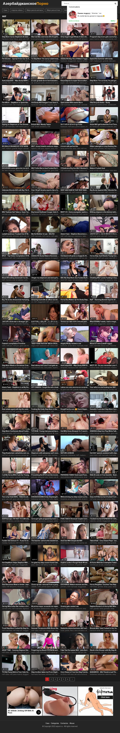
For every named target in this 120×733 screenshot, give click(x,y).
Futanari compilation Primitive (13, 343)
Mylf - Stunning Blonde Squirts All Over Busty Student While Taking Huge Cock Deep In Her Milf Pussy (104, 300)
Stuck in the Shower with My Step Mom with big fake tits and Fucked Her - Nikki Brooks (104, 650)
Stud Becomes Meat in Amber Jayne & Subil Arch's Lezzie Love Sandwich (16, 584)
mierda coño (16, 214)
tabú (84, 236)
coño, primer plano (44, 587)
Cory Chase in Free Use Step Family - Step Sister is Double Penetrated (75, 672)
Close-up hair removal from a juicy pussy (45, 584)
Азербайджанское (9, 3)
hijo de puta (78, 411)
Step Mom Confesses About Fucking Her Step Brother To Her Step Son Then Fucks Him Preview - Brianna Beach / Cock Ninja (16, 431)
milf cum (101, 258)
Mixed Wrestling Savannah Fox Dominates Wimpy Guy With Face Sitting (16, 278)
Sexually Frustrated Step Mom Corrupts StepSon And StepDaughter (104, 409)
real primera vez (37, 368)
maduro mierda (84, 170)
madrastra (26, 389)
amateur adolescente (42, 609)
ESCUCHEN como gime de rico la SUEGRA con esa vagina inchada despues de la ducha (16, 168)
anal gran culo (43, 477)
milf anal (93, 236)
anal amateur (104, 170)
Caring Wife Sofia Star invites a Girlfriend (16, 606)
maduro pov (98, 61)
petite (67, 630)
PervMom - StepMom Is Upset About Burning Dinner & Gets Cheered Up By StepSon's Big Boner (16, 102)
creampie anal (109, 565)
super (63, 83)
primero (63, 587)
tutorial (49, 433)
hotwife (58, 148)
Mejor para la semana (35, 10)
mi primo (64, 499)
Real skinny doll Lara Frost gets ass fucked (45, 365)
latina (38, 565)
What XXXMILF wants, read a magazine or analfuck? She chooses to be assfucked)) (104, 322)
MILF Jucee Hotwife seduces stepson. (45, 146)
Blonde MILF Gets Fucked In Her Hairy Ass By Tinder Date (104, 628)
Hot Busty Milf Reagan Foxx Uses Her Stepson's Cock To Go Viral (45, 102)
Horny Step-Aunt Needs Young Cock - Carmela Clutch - (104, 256)
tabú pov (112, 61)
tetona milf (29, 83)
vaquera (50, 105)
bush (110, 652)
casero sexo (110, 324)
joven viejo (55, 389)
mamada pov (27, 433)
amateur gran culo (22, 302)
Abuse (72, 723)
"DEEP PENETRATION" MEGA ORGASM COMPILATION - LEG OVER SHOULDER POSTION (45, 343)
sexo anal (113, 170)
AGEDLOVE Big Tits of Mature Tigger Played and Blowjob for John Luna (75, 59)
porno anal (64, 39)
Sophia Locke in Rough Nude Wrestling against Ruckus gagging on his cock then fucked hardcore (75, 562)
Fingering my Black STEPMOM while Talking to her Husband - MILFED (45, 650)
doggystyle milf (43, 302)
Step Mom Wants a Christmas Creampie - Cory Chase (16, 365)
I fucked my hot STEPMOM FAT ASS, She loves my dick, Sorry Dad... (104, 519)
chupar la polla (75, 499)
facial (51, 477)
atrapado (64, 368)
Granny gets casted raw (70, 606)
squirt (117, 565)
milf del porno (83, 39)
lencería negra (78, 280)
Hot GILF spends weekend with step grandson (104, 453)
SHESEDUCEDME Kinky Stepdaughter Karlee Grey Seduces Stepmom (45, 497)
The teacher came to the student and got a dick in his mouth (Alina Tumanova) (45, 541)
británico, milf (45, 127)
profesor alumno (37, 543)
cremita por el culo (96, 565)
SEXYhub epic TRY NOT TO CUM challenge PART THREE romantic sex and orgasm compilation (16, 519)
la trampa (41, 389)
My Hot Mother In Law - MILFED (42, 234)
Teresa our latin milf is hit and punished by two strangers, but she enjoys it (75, 322)
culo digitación (58, 477)
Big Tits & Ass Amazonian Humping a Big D (16, 300)
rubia (92, 433)
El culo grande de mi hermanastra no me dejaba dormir (45, 81)
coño (116, 39)
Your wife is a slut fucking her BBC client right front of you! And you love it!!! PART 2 (104, 387)
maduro (8, 148)
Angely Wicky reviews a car (71, 343)
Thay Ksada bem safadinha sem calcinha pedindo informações (16, 453)
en (3, 127)
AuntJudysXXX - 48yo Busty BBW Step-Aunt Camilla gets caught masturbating (75, 365)
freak (50, 565)
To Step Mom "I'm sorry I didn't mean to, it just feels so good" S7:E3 (45, 59)
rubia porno (73, 39)
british (85, 61)
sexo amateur (79, 630)
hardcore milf (74, 83)
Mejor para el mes (53, 10)
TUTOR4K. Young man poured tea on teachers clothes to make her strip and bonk (45, 431)
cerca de (58, 674)
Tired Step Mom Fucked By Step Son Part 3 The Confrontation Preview (16, 628)
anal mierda (65, 543)
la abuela (109, 127)
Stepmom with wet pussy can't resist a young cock (45, 453)
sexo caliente (72, 652)
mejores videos (17, 10)
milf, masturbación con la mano (24, 105)
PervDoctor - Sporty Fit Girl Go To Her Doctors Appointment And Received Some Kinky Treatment (16, 59)
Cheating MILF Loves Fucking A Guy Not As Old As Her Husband (104, 278)
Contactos (64, 723)
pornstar (5, 302)
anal (46, 39)
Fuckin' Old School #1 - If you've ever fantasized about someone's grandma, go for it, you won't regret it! (16, 541)
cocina (92, 214)
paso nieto (94, 455)
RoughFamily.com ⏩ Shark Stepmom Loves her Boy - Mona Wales (75, 409)
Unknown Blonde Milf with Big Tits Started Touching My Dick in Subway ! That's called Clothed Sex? (16, 190)
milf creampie (77, 192)
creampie (51, 324)
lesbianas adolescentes (98, 105)
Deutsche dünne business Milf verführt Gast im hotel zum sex (75, 628)
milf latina (28, 170)
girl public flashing (21, 324)
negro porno (73, 258)
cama (92, 83)
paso (48, 411)
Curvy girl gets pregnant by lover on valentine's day (45, 519)
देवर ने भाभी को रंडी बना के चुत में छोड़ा (71, 124)
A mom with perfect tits (69, 146)
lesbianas (64, 455)
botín (108, 433)
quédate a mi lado (38, 280)
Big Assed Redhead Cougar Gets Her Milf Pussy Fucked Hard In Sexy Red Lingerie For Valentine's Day (45, 212)
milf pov (98, 214)
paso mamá (94, 39)
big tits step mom (28, 368)
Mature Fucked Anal (97, 168)
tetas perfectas (66, 148)
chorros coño (49, 192)
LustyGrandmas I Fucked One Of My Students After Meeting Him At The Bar (16, 234)
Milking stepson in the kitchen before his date (104, 212)
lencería (57, 214)
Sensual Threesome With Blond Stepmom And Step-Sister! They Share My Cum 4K (45, 628)
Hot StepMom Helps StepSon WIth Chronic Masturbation (16, 562)
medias (5, 543)
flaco (72, 630)
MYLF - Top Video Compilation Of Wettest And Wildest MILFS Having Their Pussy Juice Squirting (16, 256)
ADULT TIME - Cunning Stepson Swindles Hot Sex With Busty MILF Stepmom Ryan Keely (16, 650)
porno (63, 609)
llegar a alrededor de (25, 148)
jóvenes (48, 389)
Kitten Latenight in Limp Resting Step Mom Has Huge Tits (104, 146)
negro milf (64, 258)
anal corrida (94, 170)
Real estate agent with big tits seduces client (16, 409)
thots (55, 565)
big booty (82, 389)
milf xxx (81, 258)
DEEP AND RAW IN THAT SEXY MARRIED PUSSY (75, 190)
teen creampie (10, 170)
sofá (68, 411)
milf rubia (93, 280)
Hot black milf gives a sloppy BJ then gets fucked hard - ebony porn (75, 256)
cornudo (84, 105)
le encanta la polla (38, 39)
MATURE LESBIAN (67, 453)
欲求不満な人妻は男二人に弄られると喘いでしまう (45, 322)
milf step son (69, 236)
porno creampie (18, 61)
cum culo (55, 543)
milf (42, 61)
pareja (23, 455)
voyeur (12, 477)
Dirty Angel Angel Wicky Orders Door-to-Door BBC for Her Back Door (75, 37)
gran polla (54, 170)
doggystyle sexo (29, 630)
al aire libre (72, 346)
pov (25, 127)
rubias (15, 389)
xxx (72, 411)
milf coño (58, 192)
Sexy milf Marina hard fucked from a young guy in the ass (104, 497)
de (32, 83)
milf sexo (71, 127)
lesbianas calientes (105, 674)
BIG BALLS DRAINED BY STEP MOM (15, 146)
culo (67, 83)
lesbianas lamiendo (38, 499)
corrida (4, 83)
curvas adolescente (38, 521)
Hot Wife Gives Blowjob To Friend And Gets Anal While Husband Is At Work (75, 431)
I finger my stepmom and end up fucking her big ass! (45, 278)
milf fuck (86, 565)
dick (45, 543)
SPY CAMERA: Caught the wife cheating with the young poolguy (45, 387)
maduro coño (39, 192)
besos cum (105, 346)
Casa (5, 10)
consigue (49, 521)
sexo (52, 148)
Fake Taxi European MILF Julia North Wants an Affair (75, 650)
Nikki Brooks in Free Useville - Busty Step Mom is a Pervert (104, 475)
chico (113, 499)
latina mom (100, 192)
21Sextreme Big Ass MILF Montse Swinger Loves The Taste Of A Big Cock (75, 168)
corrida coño (6, 214)
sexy (114, 674)
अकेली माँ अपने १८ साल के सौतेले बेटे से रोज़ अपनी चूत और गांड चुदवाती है (104, 234)
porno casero (80, 127)
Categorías (55, 723)
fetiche (57, 587)
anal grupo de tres (67, 521)
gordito (103, 433)
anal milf (64, 280)
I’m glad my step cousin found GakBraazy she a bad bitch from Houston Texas (45, 562)
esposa (79, 61)
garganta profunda (59, 61)
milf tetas (42, 214)
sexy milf (86, 609)
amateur (101, 280)
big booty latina (56, 280)
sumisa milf (50, 674)
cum (49, 543)
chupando (78, 565)
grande (105, 61)
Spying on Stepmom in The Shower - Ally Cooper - (16, 124)
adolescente (6, 61)
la (61, 389)
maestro (43, 433)
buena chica (35, 61)
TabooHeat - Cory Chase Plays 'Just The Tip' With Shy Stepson (104, 541)
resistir (40, 455)
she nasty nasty (76, 324)
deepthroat (102, 543)
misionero (78, 236)
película (34, 477)
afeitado (16, 236)
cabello (34, 587)
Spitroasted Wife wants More (72, 102)
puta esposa (103, 389)
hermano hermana (38, 674)
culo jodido (48, 368)
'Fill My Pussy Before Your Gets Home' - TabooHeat (16, 672)
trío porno (20, 587)
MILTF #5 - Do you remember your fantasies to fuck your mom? (104, 365)
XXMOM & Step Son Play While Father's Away (104, 431)
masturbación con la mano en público (22, 192)
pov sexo (18, 368)
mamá (101, 39)
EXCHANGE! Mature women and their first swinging (75, 584)
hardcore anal (95, 630)
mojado (34, 455)
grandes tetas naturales (25, 411)
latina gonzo (84, 83)
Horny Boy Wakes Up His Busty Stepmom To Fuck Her (75, 300)
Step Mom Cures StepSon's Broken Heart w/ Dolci (16, 37)
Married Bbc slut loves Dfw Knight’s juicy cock (45, 37)
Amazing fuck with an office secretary (45, 300)
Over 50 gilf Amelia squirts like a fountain (45, 190)
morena (103, 127)
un (32, 302)
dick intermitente (8, 324)
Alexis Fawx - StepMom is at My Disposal (16, 387)
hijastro (34, 148)
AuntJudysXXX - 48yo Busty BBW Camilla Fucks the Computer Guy (16, 81)
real (53, 587)
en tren (4, 192)
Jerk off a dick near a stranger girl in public (16, 322)
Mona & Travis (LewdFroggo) (101, 343)
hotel (62, 630)
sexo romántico (7, 521)
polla (115, 214)
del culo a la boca (80, 674)
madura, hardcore (18, 83)
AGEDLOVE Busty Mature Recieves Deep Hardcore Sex (45, 256)
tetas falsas (13, 39)
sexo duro (93, 411)
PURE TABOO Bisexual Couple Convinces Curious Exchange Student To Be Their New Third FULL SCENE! (75, 519)
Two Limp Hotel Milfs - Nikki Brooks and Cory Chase (16, 497)
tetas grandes (99, 148)
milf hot (5, 455)
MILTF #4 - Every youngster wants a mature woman (75, 212)
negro (70, 280)
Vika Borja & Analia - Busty (100, 102)
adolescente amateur (53, 83)
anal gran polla (54, 39)
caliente (87, 280)
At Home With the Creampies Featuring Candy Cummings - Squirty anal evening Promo (104, 562)
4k (53, 433)
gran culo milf (24, 39)
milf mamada (107, 83)
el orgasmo (55, 258)
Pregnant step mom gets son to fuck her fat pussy (104, 37)
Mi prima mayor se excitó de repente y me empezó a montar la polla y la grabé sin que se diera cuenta (45, 606)
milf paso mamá (77, 302)
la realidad (19, 280)
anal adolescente (67, 477)
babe (22, 521)
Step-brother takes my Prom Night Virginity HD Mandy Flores (45, 672)
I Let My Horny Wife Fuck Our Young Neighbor (16, 475)
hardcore (5, 39)
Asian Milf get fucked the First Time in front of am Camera (104, 124)
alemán (88, 630)
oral (13, 280)
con (3, 411)
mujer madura (66, 214)
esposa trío (94, 389)
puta (57, 302)
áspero (47, 148)
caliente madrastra (105, 411)
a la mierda (109, 39)
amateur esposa (14, 455)
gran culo (23, 236)
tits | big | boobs (110, 148)
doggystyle (72, 61)
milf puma (42, 105)
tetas (116, 280)
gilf (32, 192)
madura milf (76, 105)
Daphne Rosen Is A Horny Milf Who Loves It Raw (104, 606)
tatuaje (97, 433)
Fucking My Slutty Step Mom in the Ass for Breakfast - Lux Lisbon (45, 409)
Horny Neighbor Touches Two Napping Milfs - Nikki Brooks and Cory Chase (104, 584)
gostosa (30, 455)
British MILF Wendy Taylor (41, 124)
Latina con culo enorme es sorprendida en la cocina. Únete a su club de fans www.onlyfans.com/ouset (75, 387)
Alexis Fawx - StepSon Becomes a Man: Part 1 (75, 234)
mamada (48, 61)
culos (52, 609)
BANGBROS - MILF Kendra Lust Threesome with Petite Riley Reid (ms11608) (104, 672)
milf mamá (19, 127)
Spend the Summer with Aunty (101, 59)
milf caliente (55, 236)
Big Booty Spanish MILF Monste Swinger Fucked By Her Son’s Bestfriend (104, 190)
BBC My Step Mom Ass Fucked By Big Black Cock (75, 278)
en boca (63, 674)
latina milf (19, 170)
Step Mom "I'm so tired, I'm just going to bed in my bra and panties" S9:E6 (104, 81)
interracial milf (66, 192)
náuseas (64, 565)
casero (52, 302)
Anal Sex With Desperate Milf (71, 541)
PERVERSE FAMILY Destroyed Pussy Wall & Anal (75, 475)
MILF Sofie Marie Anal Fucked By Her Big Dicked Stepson (45, 168)
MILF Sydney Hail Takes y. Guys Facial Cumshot (16, 212)
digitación (26, 609)
